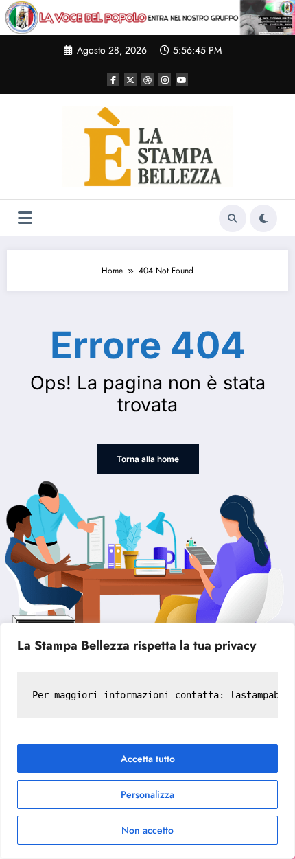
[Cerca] (232, 218)
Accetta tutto (148, 759)
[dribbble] (147, 79)
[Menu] (25, 218)
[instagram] (164, 79)
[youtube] (182, 79)
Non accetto (147, 830)
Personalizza (147, 794)
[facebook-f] (113, 79)
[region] (147, 741)
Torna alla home (148, 459)
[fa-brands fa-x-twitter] (130, 79)
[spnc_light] (263, 218)
